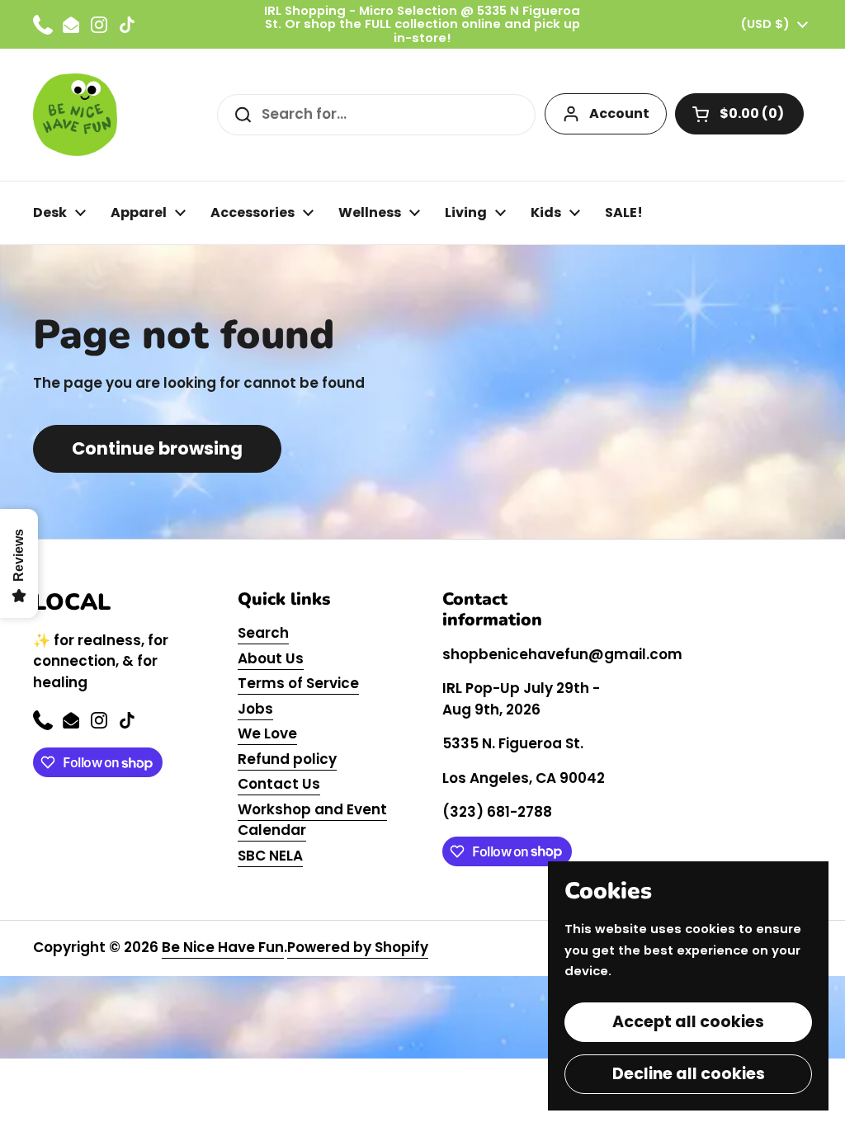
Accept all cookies (688, 1022)
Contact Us (279, 784)
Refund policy (287, 759)
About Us (271, 658)
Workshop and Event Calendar (312, 820)
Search (263, 633)
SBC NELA (270, 855)
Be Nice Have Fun (223, 947)
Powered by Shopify (357, 947)
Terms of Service (298, 683)
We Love (267, 733)
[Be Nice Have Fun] (75, 114)
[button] (739, 113)
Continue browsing (157, 448)
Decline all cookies (688, 1074)
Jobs (255, 709)
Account (619, 113)
